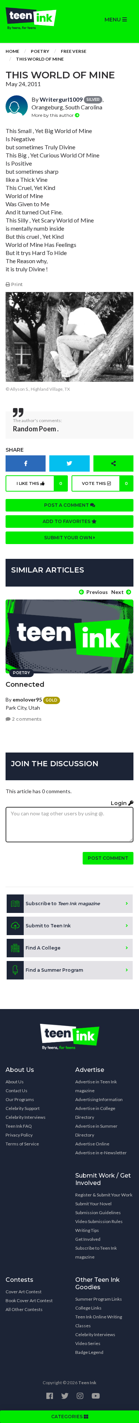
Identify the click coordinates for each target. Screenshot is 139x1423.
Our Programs (20, 1099)
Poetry (40, 51)
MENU (113, 19)
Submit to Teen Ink (48, 925)
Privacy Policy (19, 1135)
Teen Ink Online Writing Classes (98, 1321)
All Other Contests (24, 1309)
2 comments (26, 719)
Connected (25, 684)
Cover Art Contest (24, 1291)
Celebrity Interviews (26, 1117)
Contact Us (16, 1090)
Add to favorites (67, 521)
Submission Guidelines (98, 1212)
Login (119, 803)
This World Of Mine (40, 59)
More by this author (53, 115)
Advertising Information (99, 1099)
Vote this (105, 483)
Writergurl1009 (61, 99)
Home (12, 51)
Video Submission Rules (99, 1221)
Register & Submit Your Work (103, 1195)
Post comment (108, 858)
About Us (15, 1081)
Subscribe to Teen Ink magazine (96, 1252)
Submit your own (68, 537)
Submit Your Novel (93, 1203)
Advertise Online (92, 1144)
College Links (88, 1308)
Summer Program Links (98, 1299)
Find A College (43, 948)
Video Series (87, 1343)
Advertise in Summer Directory (96, 1130)
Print (16, 284)
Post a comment (67, 505)
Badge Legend (89, 1352)
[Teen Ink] (35, 18)
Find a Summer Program (54, 970)
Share (15, 449)
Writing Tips (87, 1230)
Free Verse (73, 51)
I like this (39, 483)
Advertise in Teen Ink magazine (96, 1086)
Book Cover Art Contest (29, 1300)
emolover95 (27, 699)
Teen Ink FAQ (19, 1126)
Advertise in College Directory (95, 1113)
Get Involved (87, 1239)
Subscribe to (63, 903)
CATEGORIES (67, 1416)
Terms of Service (22, 1144)
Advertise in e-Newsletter (101, 1152)
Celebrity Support (23, 1108)
